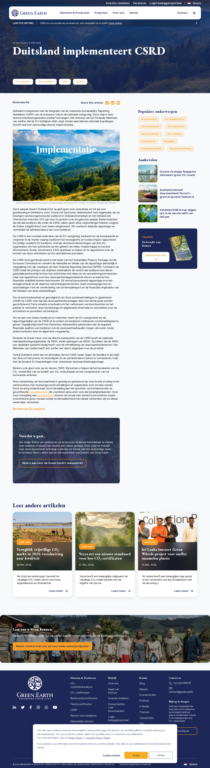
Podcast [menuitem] (144, 700)
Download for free (155, 255)
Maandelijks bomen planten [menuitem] (81, 723)
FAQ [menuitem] (141, 723)
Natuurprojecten (150, 134)
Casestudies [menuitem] (146, 718)
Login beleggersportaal (166, 3)
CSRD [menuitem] (73, 709)
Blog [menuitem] (142, 683)
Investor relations (118, 3)
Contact (182, 12)
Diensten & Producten (75, 12)
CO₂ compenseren (174, 119)
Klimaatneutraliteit (151, 149)
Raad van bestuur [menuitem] (113, 691)
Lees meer (56, 590)
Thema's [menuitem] (144, 712)
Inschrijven (183, 731)
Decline (161, 755)
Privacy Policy (75, 738)
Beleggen (169, 141)
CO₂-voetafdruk (176, 127)
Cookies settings (111, 755)
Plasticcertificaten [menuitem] (81, 704)
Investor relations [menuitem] (118, 698)
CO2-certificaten (150, 127)
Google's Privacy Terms (98, 738)
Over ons (119, 12)
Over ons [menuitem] (113, 683)
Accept (136, 755)
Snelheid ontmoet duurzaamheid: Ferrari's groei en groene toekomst (177, 193)
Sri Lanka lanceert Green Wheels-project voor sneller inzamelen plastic (164, 554)
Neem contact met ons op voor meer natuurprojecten (52, 646)
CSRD (64, 82)
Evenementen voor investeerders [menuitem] (116, 708)
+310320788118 (181, 683)
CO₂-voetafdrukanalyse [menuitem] (81, 685)
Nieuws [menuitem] (143, 689)
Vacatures (140, 3)
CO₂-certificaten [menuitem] (80, 692)
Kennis (133, 12)
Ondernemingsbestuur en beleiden (135, 764)
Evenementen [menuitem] (147, 694)
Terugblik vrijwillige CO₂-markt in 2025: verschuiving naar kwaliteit (39, 554)
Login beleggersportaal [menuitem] (118, 718)
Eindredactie (21, 102)
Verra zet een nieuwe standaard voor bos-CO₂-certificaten (105, 556)
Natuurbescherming (180, 149)
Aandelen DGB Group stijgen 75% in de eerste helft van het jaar (178, 213)
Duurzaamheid (46, 82)
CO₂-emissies (23, 82)
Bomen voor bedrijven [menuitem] (83, 715)
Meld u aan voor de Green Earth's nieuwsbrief (52, 463)
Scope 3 (80, 82)
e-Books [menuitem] (144, 706)
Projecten (101, 12)
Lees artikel (115, 23)
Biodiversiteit (148, 141)
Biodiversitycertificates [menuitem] (83, 698)
